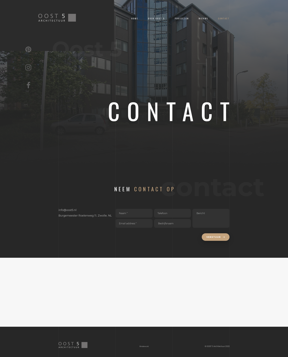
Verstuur (214, 237)
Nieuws (203, 18)
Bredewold (144, 346)
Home (134, 18)
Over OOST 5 (156, 18)
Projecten (182, 18)
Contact (224, 18)
